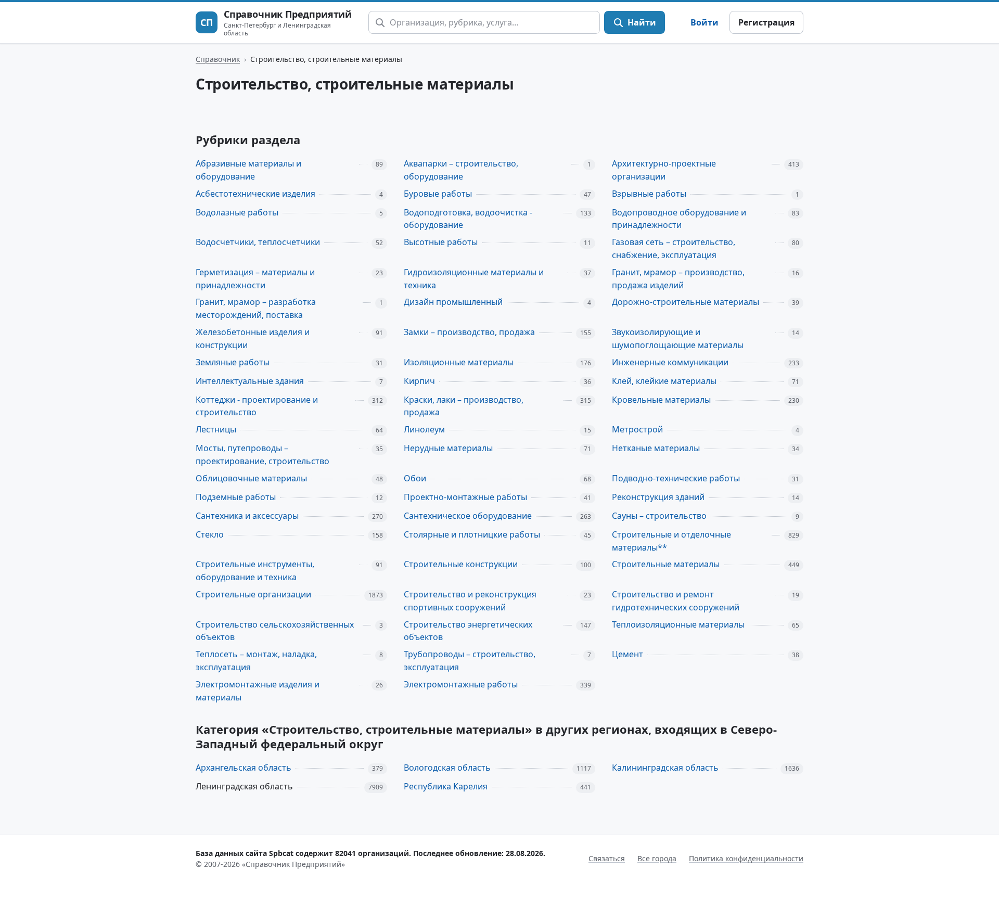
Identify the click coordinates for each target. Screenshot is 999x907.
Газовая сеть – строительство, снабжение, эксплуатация (673, 248)
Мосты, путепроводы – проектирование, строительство (262, 454)
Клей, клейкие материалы (664, 381)
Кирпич (419, 381)
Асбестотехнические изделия (255, 193)
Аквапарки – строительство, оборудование (461, 170)
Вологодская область (447, 767)
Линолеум (424, 429)
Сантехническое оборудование (468, 515)
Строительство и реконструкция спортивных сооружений (470, 601)
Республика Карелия (446, 786)
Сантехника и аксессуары (247, 515)
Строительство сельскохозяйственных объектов (275, 631)
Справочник (218, 59)
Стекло (210, 534)
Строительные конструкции (461, 564)
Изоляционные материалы (459, 362)
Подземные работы (236, 497)
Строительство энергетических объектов (468, 631)
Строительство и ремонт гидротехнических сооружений (675, 601)
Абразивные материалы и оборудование (248, 170)
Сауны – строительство (659, 515)
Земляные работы (233, 362)
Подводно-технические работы (676, 478)
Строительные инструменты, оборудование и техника (255, 570)
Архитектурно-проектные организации (664, 170)
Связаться (606, 858)
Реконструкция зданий (658, 497)
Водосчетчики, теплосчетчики (258, 242)
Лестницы (216, 429)
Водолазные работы (237, 212)
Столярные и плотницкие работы (472, 534)
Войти (704, 22)
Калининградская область (665, 767)
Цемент (627, 654)
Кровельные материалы (661, 399)
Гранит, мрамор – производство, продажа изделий (678, 278)
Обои (415, 478)
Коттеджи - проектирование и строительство (257, 406)
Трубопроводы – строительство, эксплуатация (469, 660)
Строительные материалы (666, 564)
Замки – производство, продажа (469, 332)
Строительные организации (253, 594)
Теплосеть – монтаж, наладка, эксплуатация (256, 660)
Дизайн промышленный (453, 302)
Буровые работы (438, 193)
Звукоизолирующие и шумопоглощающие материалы (678, 338)
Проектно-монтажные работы (465, 497)
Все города (656, 858)
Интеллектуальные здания (250, 381)
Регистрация (766, 22)
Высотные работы (441, 242)
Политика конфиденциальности (746, 858)
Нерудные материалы (448, 448)
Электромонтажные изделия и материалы (257, 691)
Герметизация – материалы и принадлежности (255, 278)
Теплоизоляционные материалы (678, 624)
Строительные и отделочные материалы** (671, 541)
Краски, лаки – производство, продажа (463, 406)
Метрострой (637, 429)
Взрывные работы (649, 193)
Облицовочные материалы (251, 478)
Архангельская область (243, 767)
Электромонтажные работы (461, 684)
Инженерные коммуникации (670, 362)
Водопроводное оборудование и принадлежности (679, 219)
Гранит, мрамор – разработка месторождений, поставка (256, 308)
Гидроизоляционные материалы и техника (474, 278)
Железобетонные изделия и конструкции (253, 338)
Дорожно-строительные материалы (685, 302)
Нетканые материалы (656, 448)
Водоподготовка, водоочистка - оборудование (468, 219)
